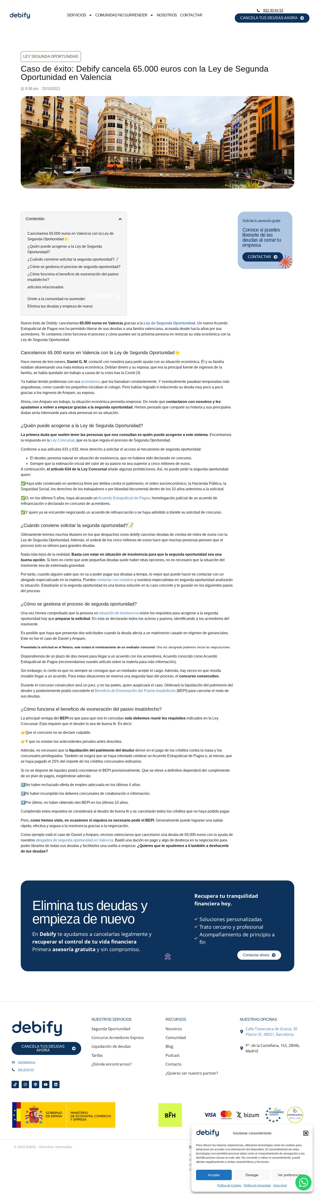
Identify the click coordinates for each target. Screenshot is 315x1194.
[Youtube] (45, 1084)
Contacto (173, 1064)
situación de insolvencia (119, 613)
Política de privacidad (257, 1185)
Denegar (252, 1175)
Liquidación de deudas (111, 1046)
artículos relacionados (45, 287)
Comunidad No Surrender (121, 15)
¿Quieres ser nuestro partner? (192, 1073)
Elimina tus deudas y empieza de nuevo (60, 306)
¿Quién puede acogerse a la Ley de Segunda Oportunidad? (64, 249)
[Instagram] (25, 1084)
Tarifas (97, 1055)
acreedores (90, 382)
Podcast (173, 1055)
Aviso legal (280, 1185)
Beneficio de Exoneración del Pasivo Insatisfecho (135, 691)
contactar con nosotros (115, 580)
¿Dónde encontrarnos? (111, 1064)
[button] (305, 1133)
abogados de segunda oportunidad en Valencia (74, 840)
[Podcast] (35, 1084)
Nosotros (167, 15)
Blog (169, 1046)
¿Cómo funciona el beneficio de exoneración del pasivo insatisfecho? (73, 277)
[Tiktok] (15, 1084)
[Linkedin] (55, 1084)
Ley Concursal (62, 440)
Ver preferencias (290, 1175)
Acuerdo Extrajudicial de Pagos (124, 498)
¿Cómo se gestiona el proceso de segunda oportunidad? (73, 267)
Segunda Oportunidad (111, 1028)
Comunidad (176, 1037)
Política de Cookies (229, 1185)
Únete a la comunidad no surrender (56, 299)
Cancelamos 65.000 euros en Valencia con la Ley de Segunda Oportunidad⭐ (70, 236)
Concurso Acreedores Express (118, 1037)
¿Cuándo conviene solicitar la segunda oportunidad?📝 (73, 259)
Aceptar (214, 1175)
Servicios (76, 15)
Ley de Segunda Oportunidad (169, 323)
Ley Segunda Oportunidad (50, 56)
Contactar (191, 15)
